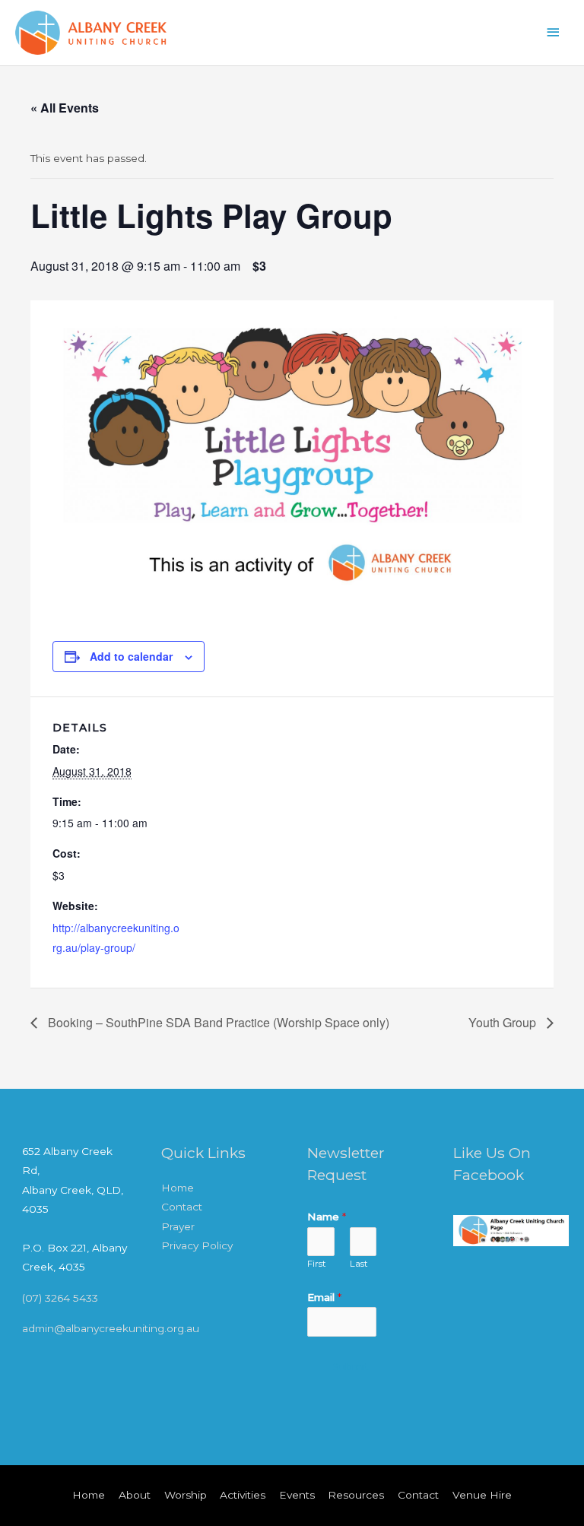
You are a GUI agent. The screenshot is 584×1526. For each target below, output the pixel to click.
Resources (356, 1495)
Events (297, 1495)
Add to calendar (131, 656)
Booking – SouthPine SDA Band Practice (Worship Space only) (217, 1022)
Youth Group (503, 1022)
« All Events (64, 107)
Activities (242, 1495)
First (316, 1263)
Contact (181, 1207)
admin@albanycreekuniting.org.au (110, 1328)
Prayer (178, 1226)
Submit (351, 1366)
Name (326, 1216)
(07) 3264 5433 (60, 1298)
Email (324, 1297)
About (135, 1495)
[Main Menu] (554, 32)
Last (359, 1263)
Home (177, 1188)
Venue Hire (482, 1495)
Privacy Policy (197, 1245)
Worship (185, 1495)
